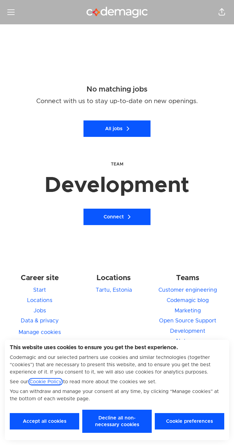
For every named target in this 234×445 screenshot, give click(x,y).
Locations (39, 300)
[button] (221, 12)
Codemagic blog (188, 300)
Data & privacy (40, 321)
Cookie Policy (46, 381)
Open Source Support (187, 321)
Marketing (188, 311)
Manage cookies (40, 332)
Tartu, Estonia (114, 290)
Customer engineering (187, 290)
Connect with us (60, 101)
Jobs (40, 311)
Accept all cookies (44, 421)
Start (39, 290)
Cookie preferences (189, 421)
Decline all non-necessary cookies (117, 421)
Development (187, 331)
